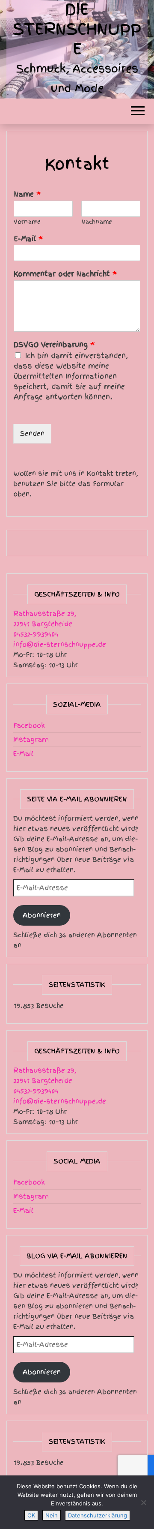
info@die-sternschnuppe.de (59, 644)
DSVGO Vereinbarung (54, 344)
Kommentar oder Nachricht (65, 274)
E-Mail (28, 238)
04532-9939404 (35, 634)
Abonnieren (42, 915)
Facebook (29, 725)
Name (27, 194)
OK (31, 1515)
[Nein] (143, 1502)
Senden (32, 433)
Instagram (30, 739)
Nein (51, 1515)
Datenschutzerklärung (97, 1515)
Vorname (27, 222)
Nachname (96, 222)
